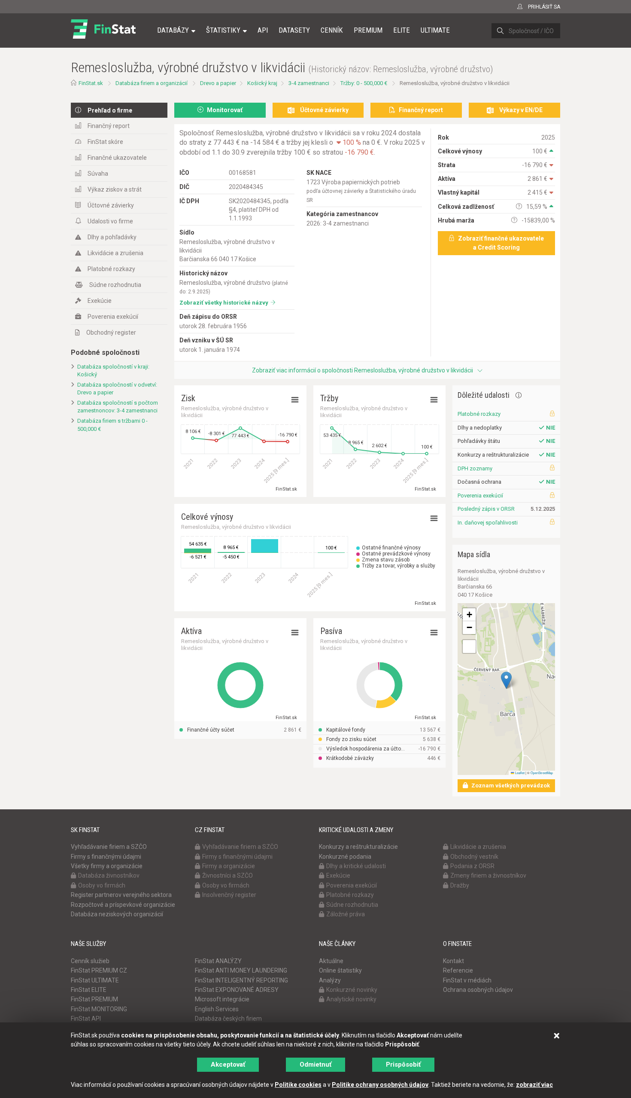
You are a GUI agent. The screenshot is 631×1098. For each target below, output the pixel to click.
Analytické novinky (351, 999)
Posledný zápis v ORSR (486, 509)
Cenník (332, 30)
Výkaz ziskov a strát (115, 189)
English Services (217, 1009)
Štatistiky (223, 30)
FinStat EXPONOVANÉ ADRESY (237, 989)
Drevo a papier (218, 83)
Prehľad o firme (110, 110)
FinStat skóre (105, 141)
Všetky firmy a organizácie (107, 866)
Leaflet (519, 772)
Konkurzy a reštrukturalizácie (358, 846)
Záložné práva (345, 914)
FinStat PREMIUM (94, 999)
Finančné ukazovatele (117, 157)
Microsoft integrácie (222, 999)
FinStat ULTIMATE (95, 980)
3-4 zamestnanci (308, 83)
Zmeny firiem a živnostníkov (488, 875)
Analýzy (330, 980)
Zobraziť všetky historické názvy (223, 302)
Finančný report (109, 125)
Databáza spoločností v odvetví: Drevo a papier (117, 388)
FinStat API (86, 1018)
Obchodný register (111, 332)
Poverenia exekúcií (113, 316)
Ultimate (435, 30)
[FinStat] (103, 36)
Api (263, 30)
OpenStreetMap (542, 772)
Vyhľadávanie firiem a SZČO (109, 846)
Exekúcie (100, 300)
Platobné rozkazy (111, 268)
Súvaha (98, 173)
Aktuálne (331, 961)
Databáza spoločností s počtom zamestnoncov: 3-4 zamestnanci (117, 407)
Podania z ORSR (472, 866)
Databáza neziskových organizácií (117, 914)
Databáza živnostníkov (109, 875)
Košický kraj (262, 83)
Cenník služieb (90, 961)
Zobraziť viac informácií (362, 370)
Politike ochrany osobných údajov (380, 1084)
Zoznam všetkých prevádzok (510, 785)
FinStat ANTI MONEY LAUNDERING (241, 970)
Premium (368, 30)
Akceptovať (228, 1064)
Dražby (459, 885)
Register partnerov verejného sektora (121, 894)
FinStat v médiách (467, 980)
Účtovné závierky (111, 205)
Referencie (458, 970)
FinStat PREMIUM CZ (99, 970)
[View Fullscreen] (469, 646)
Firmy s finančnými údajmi (106, 856)
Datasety (294, 30)
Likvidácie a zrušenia (115, 253)
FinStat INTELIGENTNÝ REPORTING (241, 980)
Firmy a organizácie (228, 866)
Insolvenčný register (229, 894)
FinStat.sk (91, 83)
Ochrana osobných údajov (478, 989)
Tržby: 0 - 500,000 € (363, 83)
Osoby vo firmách (101, 885)
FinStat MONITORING (99, 1009)
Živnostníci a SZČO (227, 875)
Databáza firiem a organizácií (151, 83)
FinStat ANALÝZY (218, 961)
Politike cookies (298, 1084)
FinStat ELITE (88, 989)
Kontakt (453, 961)
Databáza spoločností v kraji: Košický (113, 370)
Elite (401, 30)
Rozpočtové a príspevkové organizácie (123, 904)
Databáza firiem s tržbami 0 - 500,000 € (112, 425)
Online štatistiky (340, 970)
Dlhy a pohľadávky (112, 237)
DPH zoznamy (475, 468)
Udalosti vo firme (110, 221)
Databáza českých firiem (228, 1018)
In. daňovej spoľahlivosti (488, 522)
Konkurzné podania (345, 856)
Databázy (173, 30)
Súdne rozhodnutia (115, 284)
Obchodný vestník (474, 856)
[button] (506, 680)
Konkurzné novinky (351, 989)
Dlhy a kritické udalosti (356, 866)
